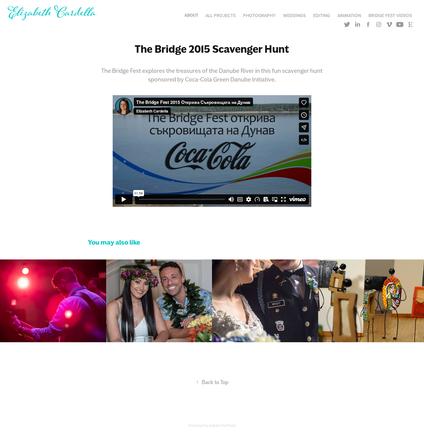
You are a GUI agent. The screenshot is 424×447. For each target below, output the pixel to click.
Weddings (294, 15)
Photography (259, 15)
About (191, 15)
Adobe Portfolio (222, 425)
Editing (321, 15)
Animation (349, 15)
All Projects (220, 15)
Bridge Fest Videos (390, 15)
